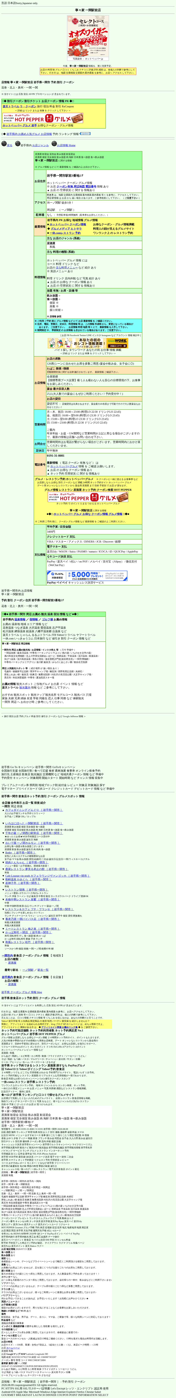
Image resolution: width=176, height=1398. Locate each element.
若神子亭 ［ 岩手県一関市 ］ (22, 883)
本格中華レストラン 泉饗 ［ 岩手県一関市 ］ (32, 899)
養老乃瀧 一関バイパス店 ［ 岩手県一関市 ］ (32, 919)
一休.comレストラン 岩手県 (18, 1081)
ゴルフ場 (47, 619)
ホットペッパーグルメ (64, 466)
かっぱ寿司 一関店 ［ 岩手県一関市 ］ (28, 932)
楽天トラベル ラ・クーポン (19, 106)
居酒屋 (12, 962)
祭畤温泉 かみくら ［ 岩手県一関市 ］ (28, 879)
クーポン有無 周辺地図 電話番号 (76, 186)
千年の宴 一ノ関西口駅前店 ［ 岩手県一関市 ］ (34, 833)
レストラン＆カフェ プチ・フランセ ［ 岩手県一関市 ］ (39, 909)
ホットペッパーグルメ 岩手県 (19, 1034)
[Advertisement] (22, 739)
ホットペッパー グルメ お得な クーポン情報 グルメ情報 (88, 514)
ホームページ (13, 1348)
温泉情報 (19, 619)
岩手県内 (7, 977)
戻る (9, 145)
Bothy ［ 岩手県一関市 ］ (20, 852)
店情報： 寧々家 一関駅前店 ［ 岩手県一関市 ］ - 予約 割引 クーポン (43, 1381)
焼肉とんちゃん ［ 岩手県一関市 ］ (27, 862)
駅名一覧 (43, 969)
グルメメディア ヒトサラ (66, 228)
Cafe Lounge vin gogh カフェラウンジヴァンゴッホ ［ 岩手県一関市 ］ (47, 875)
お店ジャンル (40, 145)
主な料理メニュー (67, 267)
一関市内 (7, 955)
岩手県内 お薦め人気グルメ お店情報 (29, 134)
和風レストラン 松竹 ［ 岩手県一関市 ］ (30, 942)
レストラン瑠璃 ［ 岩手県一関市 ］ (27, 889)
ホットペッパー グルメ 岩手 (20, 125)
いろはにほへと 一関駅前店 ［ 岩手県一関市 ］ (34, 823)
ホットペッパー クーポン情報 (68, 224)
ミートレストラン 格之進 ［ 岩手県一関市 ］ (32, 928)
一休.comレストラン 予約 (65, 232)
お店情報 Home (66, 145)
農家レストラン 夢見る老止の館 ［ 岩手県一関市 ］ (37, 869)
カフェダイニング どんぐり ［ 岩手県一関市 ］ (34, 809)
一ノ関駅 (28, 969)
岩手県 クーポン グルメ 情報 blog (21, 992)
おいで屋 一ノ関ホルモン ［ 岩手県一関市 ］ (32, 842)
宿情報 (34, 619)
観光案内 (24, 687)
